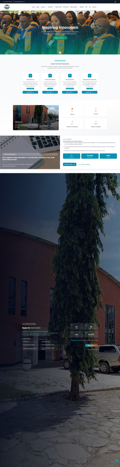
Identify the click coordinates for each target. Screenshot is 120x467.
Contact (94, 7)
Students (50, 7)
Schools (43, 7)
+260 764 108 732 (8, 1)
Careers (82, 7)
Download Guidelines (85, 164)
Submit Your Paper (68, 164)
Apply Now (59, 39)
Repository (66, 7)
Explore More (29, 92)
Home (33, 7)
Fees (86, 7)
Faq (90, 7)
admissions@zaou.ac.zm (20, 1)
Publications (58, 7)
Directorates (73, 7)
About (37, 7)
